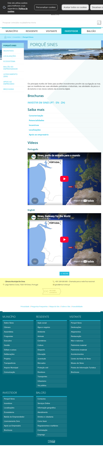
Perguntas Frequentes (39, 306)
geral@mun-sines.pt (62, 284)
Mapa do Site (54, 306)
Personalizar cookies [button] (46, 7)
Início (9, 37)
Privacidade (25, 306)
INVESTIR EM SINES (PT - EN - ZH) (46, 102)
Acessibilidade (77, 306)
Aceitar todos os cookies (75, 7)
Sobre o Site (65, 306)
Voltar (65, 274)
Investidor (17, 37)
